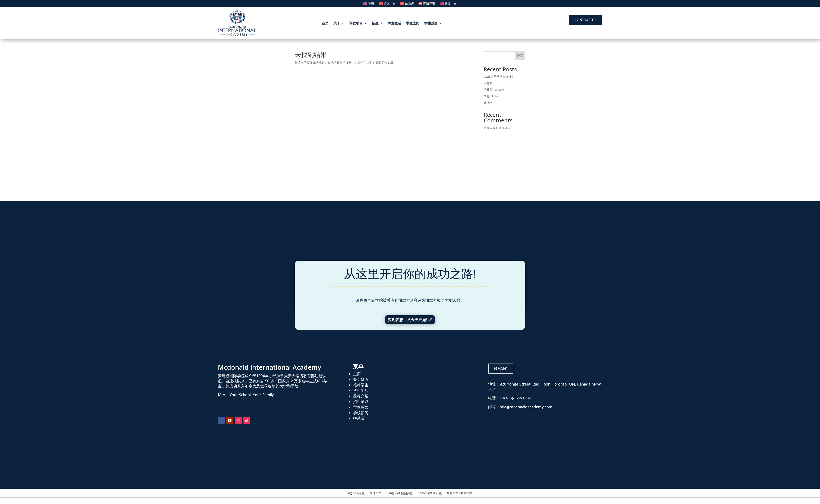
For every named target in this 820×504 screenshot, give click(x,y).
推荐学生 (360, 384)
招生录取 (360, 401)
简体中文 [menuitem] (376, 493)
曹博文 (488, 103)
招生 (375, 23)
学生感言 (431, 23)
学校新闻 (360, 412)
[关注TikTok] (246, 420)
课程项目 (356, 23)
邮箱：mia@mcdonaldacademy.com (520, 406)
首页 (325, 23)
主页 (357, 373)
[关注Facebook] (221, 420)
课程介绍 (360, 396)
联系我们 (360, 418)
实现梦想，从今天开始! (407, 319)
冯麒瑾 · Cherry (494, 90)
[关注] (255, 420)
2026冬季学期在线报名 (499, 77)
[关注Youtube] (229, 420)
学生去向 (413, 23)
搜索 (520, 56)
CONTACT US (585, 20)
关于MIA (360, 379)
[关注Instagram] (238, 420)
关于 (336, 23)
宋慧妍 (488, 83)
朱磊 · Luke (491, 96)
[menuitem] (368, 4)
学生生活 (394, 23)
